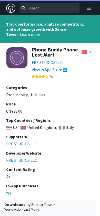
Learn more (30, 34)
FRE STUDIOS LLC (47, 62)
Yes (9, 193)
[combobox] (49, 8)
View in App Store (47, 69)
